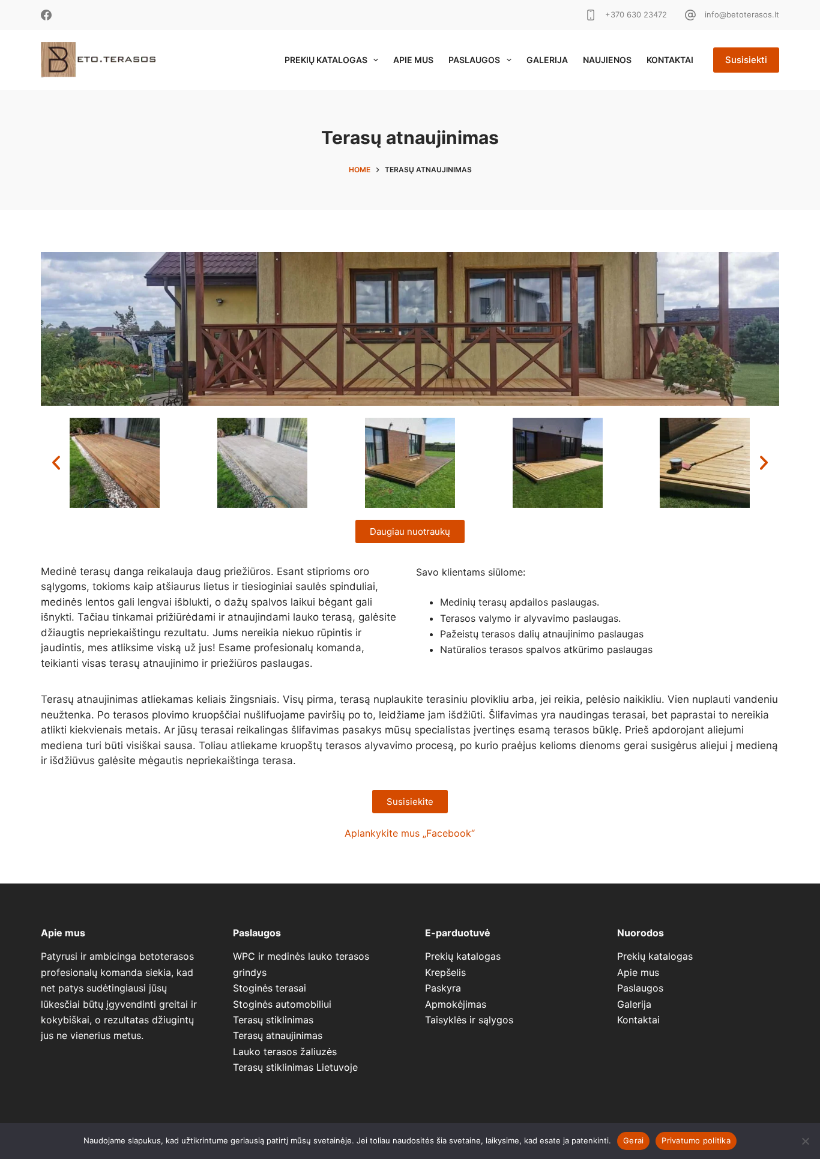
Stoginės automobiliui (282, 1004)
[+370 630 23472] (590, 15)
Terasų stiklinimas (273, 1020)
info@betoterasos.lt (742, 14)
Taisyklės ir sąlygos (469, 1020)
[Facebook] (46, 15)
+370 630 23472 (636, 14)
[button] (56, 462)
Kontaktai (670, 60)
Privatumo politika (696, 1140)
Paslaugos (474, 60)
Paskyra (443, 988)
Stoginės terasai (269, 988)
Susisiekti (746, 59)
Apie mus (413, 60)
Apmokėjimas (455, 1004)
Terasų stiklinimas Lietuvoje (295, 1067)
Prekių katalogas (326, 60)
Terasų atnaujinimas (277, 1035)
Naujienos (607, 60)
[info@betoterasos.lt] (690, 15)
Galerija (547, 60)
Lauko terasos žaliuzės (285, 1052)
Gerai (633, 1140)
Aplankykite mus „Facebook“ (410, 833)
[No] (805, 1141)
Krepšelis (445, 972)
